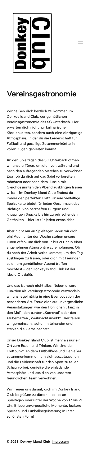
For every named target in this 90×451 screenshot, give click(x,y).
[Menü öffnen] (80, 42)
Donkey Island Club (35, 441)
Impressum (60, 441)
